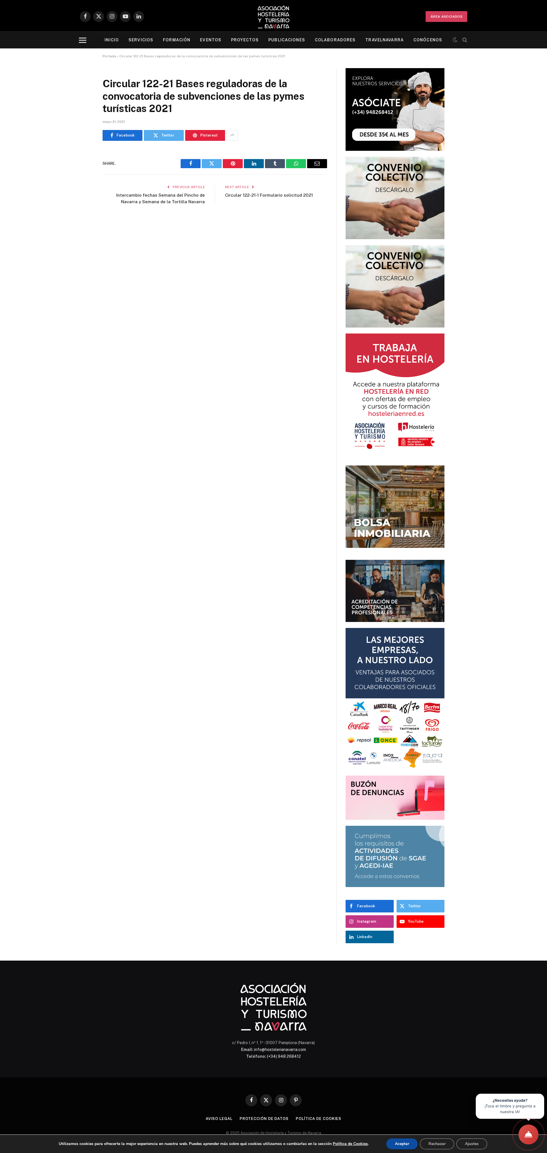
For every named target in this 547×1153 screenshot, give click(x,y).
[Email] (82, 227)
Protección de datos (264, 1119)
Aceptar (402, 1143)
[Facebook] (82, 168)
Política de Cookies (350, 1143)
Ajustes (472, 1143)
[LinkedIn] (82, 198)
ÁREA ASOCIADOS (446, 17)
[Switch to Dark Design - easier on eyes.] (455, 39)
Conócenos (427, 40)
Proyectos (245, 40)
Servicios (140, 40)
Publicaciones (286, 40)
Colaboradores (335, 40)
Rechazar (437, 1143)
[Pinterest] (82, 212)
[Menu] (82, 40)
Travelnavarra (384, 40)
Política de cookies (318, 1119)
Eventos (210, 40)
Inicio (112, 40)
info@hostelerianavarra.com (280, 1049)
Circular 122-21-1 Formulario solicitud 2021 (269, 195)
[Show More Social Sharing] (232, 135)
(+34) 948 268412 (284, 1056)
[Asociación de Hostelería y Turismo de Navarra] (273, 16)
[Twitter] (82, 183)
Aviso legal (219, 1119)
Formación (176, 40)
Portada (109, 56)
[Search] (464, 40)
